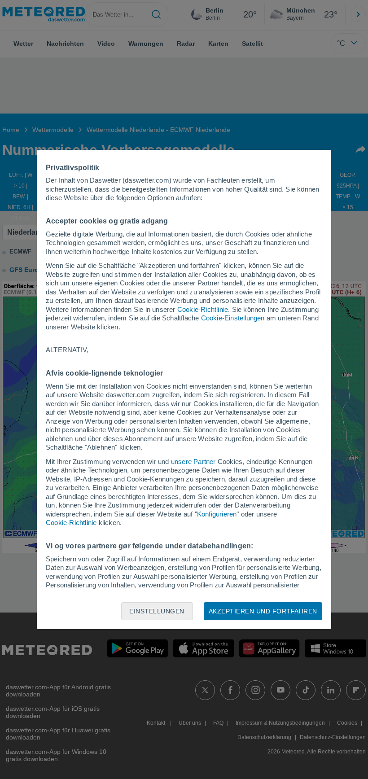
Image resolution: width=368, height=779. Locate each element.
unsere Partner (193, 461)
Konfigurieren (217, 514)
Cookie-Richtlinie (202, 309)
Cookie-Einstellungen (233, 318)
